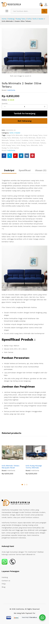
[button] (10, 462)
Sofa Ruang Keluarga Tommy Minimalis (34, 467)
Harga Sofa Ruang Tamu (33, 135)
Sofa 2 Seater (15, 133)
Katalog (5, 577)
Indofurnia (11, 90)
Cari (44, 11)
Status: (4, 100)
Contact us (6, 580)
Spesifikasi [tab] (25, 170)
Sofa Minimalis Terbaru (37, 143)
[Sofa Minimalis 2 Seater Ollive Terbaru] (4, 155)
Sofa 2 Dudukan (22, 140)
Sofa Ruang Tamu (8, 145)
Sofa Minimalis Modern (18, 143)
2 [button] (24, 484)
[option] (12, 460)
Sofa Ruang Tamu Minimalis (27, 145)
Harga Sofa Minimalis (14, 135)
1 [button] (22, 484)
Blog (3, 587)
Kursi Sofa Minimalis (27, 138)
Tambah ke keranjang (24, 113)
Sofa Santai (14, 148)
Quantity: (5, 103)
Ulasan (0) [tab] (40, 170)
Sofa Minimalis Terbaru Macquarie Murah (10, 467)
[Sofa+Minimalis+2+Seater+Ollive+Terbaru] (9, 155)
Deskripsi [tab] (9, 170)
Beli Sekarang (24, 121)
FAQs (4, 584)
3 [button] (26, 484)
